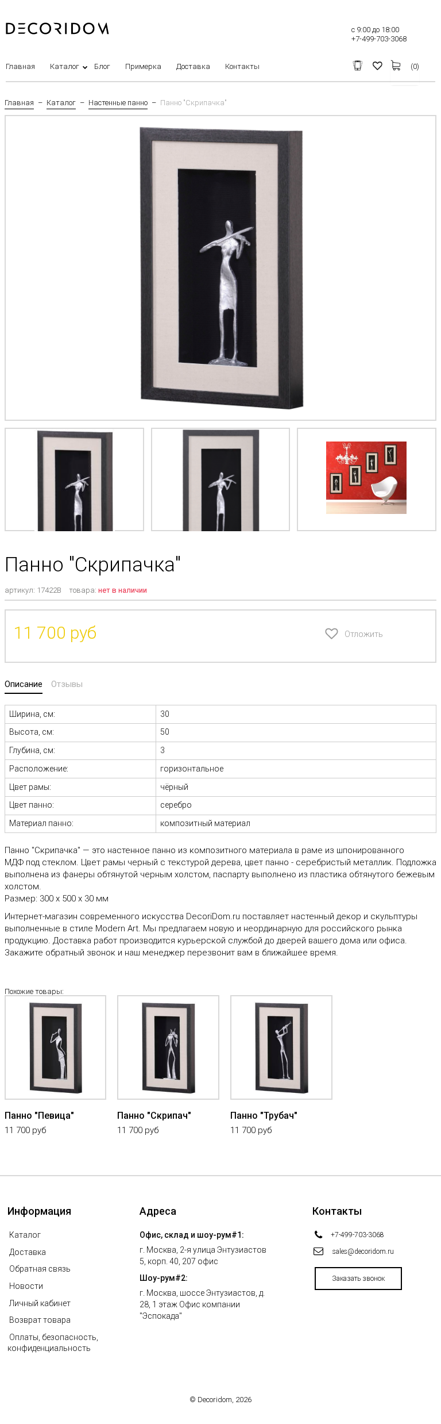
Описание (23, 684)
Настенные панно (118, 103)
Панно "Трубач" (263, 1115)
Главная (20, 67)
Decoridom (215, 1399)
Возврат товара (40, 1320)
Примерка (143, 67)
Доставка (193, 67)
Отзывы (67, 684)
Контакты (242, 67)
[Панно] (74, 479)
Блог (102, 67)
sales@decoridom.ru (363, 1252)
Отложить (347, 634)
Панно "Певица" (39, 1115)
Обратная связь (40, 1268)
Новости (26, 1286)
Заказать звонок (358, 1279)
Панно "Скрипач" (154, 1115)
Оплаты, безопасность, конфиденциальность (52, 1343)
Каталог (64, 67)
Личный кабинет (40, 1303)
